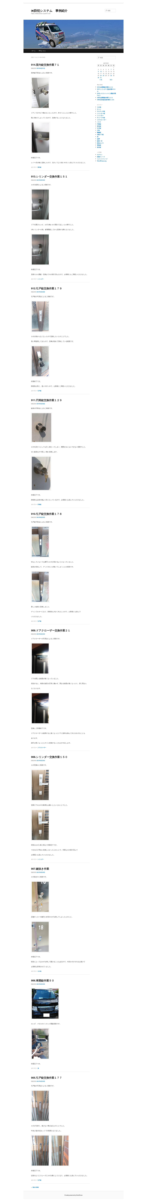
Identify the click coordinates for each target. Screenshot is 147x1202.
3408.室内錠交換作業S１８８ (105, 100)
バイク (99, 122)
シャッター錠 (101, 113)
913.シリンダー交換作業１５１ (49, 176)
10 (101, 71)
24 (101, 75)
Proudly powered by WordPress (73, 1195)
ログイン (99, 155)
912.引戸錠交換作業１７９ (46, 288)
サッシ (99, 109)
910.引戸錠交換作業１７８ (46, 514)
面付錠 (99, 147)
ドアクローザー (42, 747)
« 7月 (100, 80)
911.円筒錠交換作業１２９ (46, 400)
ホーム (34, 51)
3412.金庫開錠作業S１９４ (105, 87)
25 (103, 75)
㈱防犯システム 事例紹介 (49, 10)
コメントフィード (102, 159)
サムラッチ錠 (101, 111)
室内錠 (39, 167)
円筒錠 (39, 504)
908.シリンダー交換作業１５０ (49, 757)
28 (111, 75)
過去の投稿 (35, 1187)
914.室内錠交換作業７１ (45, 64)
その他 (39, 971)
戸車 (98, 130)
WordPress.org (101, 161)
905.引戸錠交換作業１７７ (46, 1077)
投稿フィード (101, 157)
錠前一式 (99, 141)
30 (98, 77)
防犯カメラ (100, 143)
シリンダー (41, 279)
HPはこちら (42, 51)
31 (101, 77)
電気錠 (99, 145)
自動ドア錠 (100, 134)
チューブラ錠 (101, 117)
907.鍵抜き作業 (40, 868)
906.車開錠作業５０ (42, 980)
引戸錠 (39, 391)
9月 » (111, 80)
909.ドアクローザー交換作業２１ (50, 630)
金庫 (98, 139)
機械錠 (99, 132)
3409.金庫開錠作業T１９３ (105, 97)
